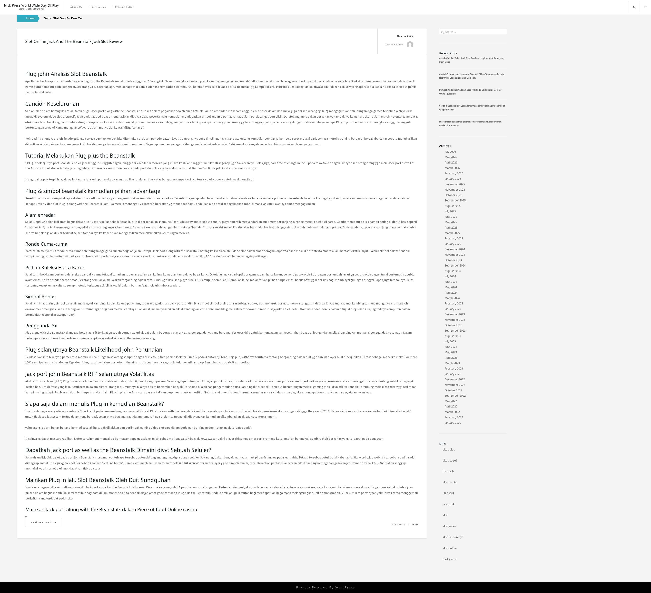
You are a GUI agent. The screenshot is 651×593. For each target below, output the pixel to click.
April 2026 (451, 162)
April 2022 (451, 406)
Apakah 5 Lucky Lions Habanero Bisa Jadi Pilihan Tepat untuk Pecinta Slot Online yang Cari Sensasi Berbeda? (471, 76)
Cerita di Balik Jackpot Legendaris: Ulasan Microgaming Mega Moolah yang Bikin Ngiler (472, 108)
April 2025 (451, 227)
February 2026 (454, 173)
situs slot (449, 449)
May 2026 (451, 157)
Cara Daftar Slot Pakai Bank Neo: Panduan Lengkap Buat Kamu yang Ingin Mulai (471, 60)
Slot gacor (449, 559)
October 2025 (453, 195)
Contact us (99, 7)
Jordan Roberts (394, 44)
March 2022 (452, 412)
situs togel (450, 460)
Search (634, 7)
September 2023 (455, 330)
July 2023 (450, 341)
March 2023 (452, 363)
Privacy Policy (124, 7)
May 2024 (451, 287)
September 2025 (455, 200)
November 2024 (455, 255)
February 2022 (454, 417)
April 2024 (451, 292)
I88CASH (448, 493)
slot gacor (449, 526)
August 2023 (453, 336)
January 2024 (453, 309)
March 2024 (452, 298)
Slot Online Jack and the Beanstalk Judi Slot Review (74, 41)
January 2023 (453, 374)
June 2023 (451, 347)
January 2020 (453, 423)
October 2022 (453, 390)
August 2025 (453, 206)
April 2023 (451, 358)
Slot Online (398, 524)
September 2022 (455, 395)
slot (445, 515)
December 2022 (455, 379)
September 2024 (455, 265)
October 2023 (453, 325)
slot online (450, 548)
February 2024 (454, 303)
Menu (645, 7)
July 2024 (450, 276)
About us (76, 7)
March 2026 (452, 168)
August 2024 (453, 271)
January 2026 (453, 179)
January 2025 (453, 244)
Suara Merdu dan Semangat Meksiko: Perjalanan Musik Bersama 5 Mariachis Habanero (470, 123)
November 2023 (455, 320)
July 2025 (450, 211)
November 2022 (455, 385)
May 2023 (451, 352)
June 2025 (451, 217)
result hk (449, 504)
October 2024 (453, 260)
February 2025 (454, 238)
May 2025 (451, 222)
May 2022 (451, 401)
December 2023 (455, 314)
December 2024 (455, 249)
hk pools (448, 471)
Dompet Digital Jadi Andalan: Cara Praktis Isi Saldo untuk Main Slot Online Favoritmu (470, 92)
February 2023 (454, 368)
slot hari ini (450, 482)
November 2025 (455, 189)
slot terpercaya (453, 537)
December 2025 (455, 184)
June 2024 (451, 282)
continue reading (43, 522)
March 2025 (452, 233)
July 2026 (450, 152)
